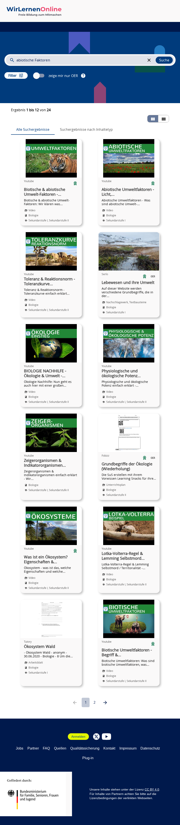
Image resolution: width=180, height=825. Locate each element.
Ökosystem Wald (39, 646)
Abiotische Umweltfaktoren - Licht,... (128, 192)
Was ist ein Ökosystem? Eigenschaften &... (46, 559)
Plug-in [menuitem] (88, 758)
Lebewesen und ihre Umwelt (128, 282)
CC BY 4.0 (152, 789)
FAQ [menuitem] (46, 748)
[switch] (39, 75)
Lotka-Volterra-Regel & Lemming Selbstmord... (123, 556)
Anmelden (78, 736)
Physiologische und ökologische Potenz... (121, 373)
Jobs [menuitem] (19, 748)
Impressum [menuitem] (128, 748)
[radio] (153, 118)
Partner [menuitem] (33, 748)
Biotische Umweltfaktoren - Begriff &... (127, 652)
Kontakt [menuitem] (109, 748)
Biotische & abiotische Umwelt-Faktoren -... (44, 192)
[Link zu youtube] (106, 736)
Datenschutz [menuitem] (150, 748)
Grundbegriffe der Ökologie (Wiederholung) (127, 466)
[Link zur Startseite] (34, 11)
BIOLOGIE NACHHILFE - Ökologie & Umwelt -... (45, 373)
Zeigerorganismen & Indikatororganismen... (45, 463)
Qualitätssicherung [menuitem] (84, 748)
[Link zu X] (96, 736)
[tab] (33, 129)
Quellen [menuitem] (60, 748)
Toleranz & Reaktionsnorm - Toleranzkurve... (49, 281)
